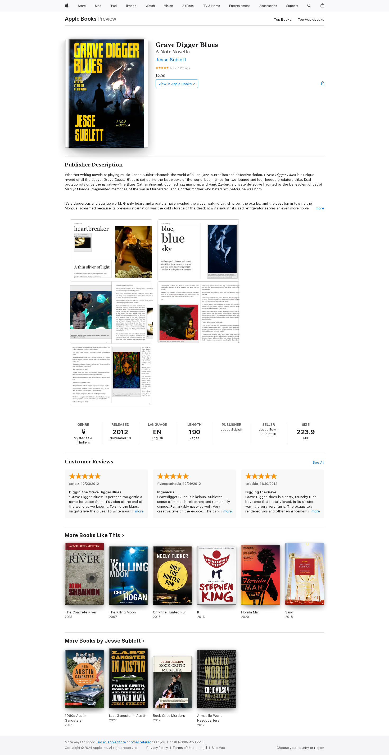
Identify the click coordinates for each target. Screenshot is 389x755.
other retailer (141, 742)
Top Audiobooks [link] (311, 19)
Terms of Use (183, 748)
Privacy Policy (157, 748)
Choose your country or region (300, 748)
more (320, 208)
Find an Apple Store (111, 742)
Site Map (218, 748)
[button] (309, 6)
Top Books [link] (282, 19)
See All (318, 462)
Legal (202, 748)
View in (175, 84)
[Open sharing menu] (322, 83)
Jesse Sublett (171, 59)
